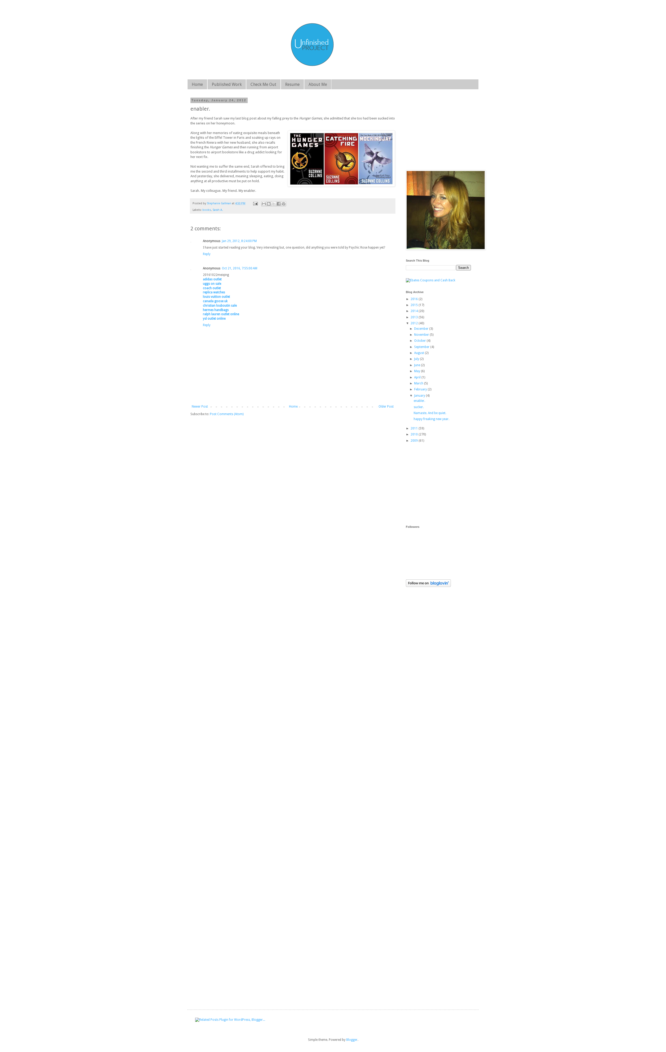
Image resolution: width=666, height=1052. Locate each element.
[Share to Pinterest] (283, 203)
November (422, 335)
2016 (415, 299)
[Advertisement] (445, 483)
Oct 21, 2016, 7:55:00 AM (239, 268)
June (417, 365)
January (420, 395)
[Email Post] (255, 203)
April (417, 377)
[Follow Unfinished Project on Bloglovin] (428, 586)
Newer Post (200, 406)
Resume (292, 84)
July (417, 359)
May (417, 371)
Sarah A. (218, 210)
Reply (206, 254)
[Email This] (263, 203)
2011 (415, 428)
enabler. (419, 401)
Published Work (227, 84)
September (422, 347)
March (419, 383)
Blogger (351, 1040)
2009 (415, 440)
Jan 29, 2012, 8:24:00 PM (239, 241)
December (421, 329)
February (421, 389)
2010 (415, 434)
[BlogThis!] (268, 203)
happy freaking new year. (431, 419)
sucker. (419, 407)
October (420, 341)
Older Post (386, 406)
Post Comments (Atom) (227, 414)
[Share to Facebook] (278, 203)
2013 (415, 317)
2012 (415, 323)
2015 (415, 305)
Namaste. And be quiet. (430, 413)
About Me (318, 84)
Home (197, 84)
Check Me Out (263, 84)
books (206, 210)
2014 (415, 311)
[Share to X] (273, 203)
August (419, 353)
